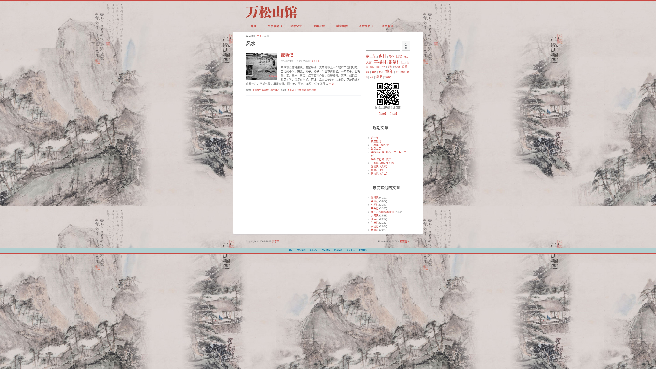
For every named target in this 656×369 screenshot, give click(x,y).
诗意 (371, 77)
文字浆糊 (273, 26)
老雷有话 (387, 26)
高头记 (375, 208)
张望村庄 (266, 90)
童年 (389, 71)
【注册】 (393, 113)
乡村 (382, 56)
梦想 (390, 66)
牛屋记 (375, 222)
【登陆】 (382, 113)
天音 (369, 62)
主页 (259, 36)
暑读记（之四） (380, 166)
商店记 (375, 219)
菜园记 (375, 201)
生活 (380, 72)
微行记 (375, 197)
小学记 (375, 204)
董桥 (403, 72)
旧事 (378, 67)
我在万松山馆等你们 (382, 211)
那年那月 (275, 90)
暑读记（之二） (380, 173)
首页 (253, 26)
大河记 (375, 215)
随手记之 (296, 26)
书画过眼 (319, 26)
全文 (331, 83)
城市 (406, 57)
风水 (309, 90)
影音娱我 (342, 26)
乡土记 (291, 90)
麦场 (314, 90)
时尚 (384, 67)
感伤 (372, 67)
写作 (391, 56)
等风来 (375, 229)
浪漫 (404, 66)
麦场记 (287, 55)
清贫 (374, 72)
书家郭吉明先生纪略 (382, 162)
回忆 (399, 56)
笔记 (397, 72)
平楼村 (298, 90)
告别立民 (376, 148)
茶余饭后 (365, 26)
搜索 (406, 46)
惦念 (304, 90)
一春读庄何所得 (380, 145)
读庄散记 (376, 141)
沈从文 (397, 67)
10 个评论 (314, 61)
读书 (378, 77)
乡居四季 (257, 90)
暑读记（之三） (380, 170)
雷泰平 (388, 77)
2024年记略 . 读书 (381, 159)
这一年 (375, 137)
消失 (368, 72)
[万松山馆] (271, 19)
